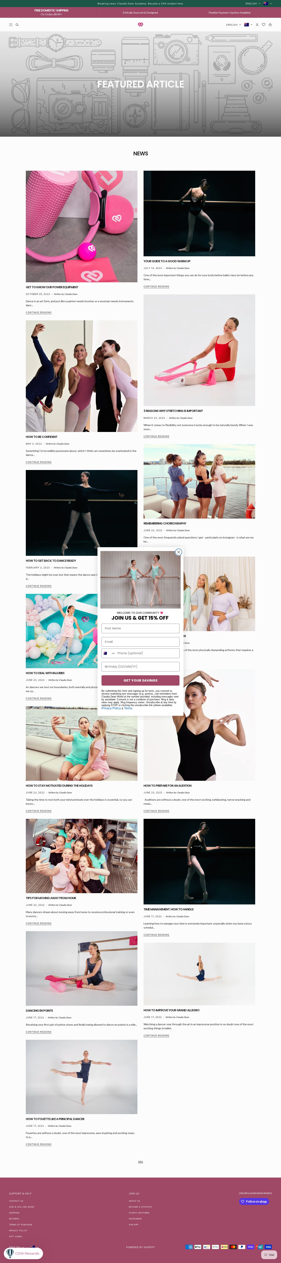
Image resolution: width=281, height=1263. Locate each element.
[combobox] (108, 653)
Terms (128, 708)
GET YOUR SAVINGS (140, 680)
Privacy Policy (111, 708)
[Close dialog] (178, 552)
